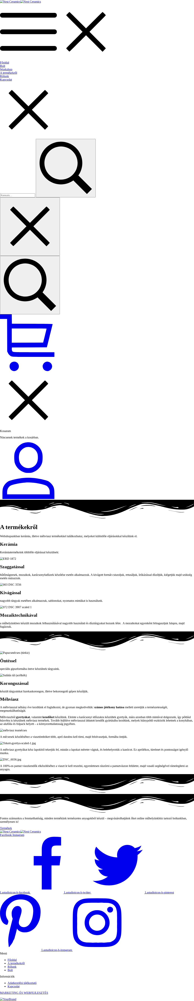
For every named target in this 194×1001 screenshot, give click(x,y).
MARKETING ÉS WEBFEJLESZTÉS (24, 992)
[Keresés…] (30, 285)
